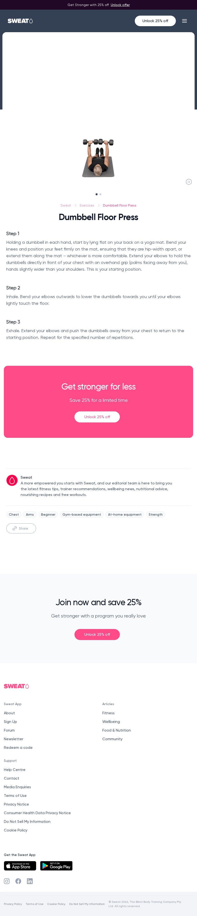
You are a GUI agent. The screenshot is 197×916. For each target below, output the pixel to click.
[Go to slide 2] (100, 194)
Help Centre (14, 769)
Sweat (66, 205)
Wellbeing (111, 721)
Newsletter (13, 739)
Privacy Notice (16, 804)
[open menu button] (184, 21)
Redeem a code (18, 747)
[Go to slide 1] (97, 194)
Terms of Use (15, 795)
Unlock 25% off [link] (97, 417)
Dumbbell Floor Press (119, 205)
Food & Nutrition (116, 730)
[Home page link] (20, 21)
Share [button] (23, 528)
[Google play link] (56, 866)
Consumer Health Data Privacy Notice (37, 813)
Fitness (108, 713)
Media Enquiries (17, 787)
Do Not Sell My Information (27, 821)
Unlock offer (120, 5)
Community (112, 739)
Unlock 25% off (155, 20)
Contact (11, 778)
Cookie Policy (15, 830)
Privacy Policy (13, 904)
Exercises (87, 205)
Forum (9, 730)
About (9, 713)
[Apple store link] (20, 866)
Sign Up (10, 721)
